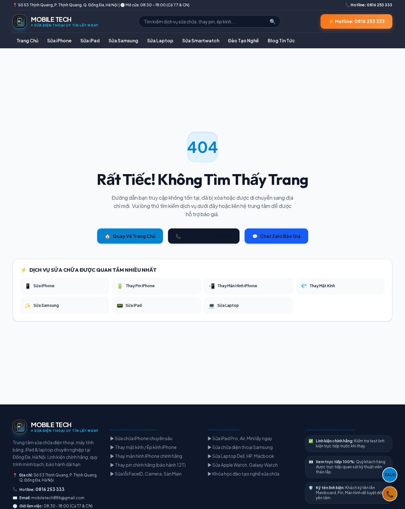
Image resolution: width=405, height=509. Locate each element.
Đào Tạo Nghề (243, 40)
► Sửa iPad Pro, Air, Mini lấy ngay (240, 438)
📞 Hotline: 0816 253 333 (368, 5)
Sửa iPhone (59, 40)
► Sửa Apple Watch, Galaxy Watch (243, 465)
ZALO (390, 474)
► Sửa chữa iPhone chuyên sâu (141, 438)
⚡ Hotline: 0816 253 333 (356, 21)
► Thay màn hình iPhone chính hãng (146, 456)
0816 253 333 (50, 489)
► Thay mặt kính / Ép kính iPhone (143, 447)
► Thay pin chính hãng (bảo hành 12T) (148, 465)
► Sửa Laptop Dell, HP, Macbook (241, 456)
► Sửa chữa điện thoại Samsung (240, 447)
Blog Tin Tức (281, 40)
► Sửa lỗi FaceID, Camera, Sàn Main (146, 473)
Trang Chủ (27, 40)
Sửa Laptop (160, 40)
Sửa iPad (90, 40)
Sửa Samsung (123, 40)
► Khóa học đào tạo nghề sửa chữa (243, 473)
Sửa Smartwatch (200, 40)
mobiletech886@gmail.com (57, 497)
